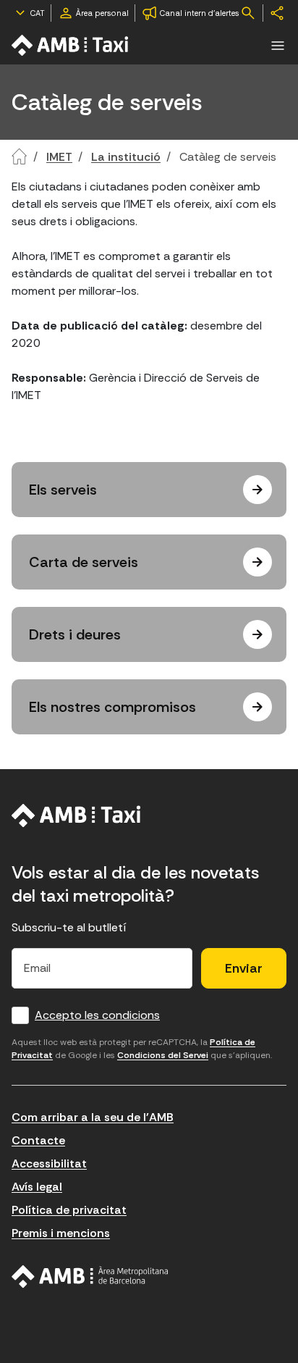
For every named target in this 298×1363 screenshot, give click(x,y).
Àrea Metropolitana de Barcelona (90, 1276)
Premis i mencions (61, 1233)
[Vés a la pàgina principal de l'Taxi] (71, 45)
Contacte (38, 1140)
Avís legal (37, 1186)
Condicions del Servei (162, 1055)
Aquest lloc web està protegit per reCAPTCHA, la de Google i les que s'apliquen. (142, 1048)
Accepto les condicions (97, 1015)
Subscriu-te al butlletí (69, 927)
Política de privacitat (69, 1209)
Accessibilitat (49, 1163)
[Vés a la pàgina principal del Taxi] (76, 815)
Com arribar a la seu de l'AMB (93, 1117)
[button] (277, 45)
